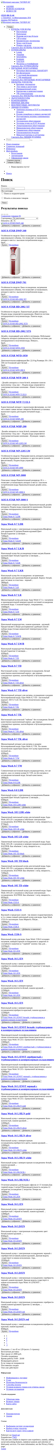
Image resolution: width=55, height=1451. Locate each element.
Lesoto (19, 52)
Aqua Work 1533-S (11, 910)
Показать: (5, 221)
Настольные (21, 31)
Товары (10, 27)
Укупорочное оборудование (28, 121)
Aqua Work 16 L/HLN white (16, 1157)
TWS (14, 1437)
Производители (13, 1414)
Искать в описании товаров (16, 198)
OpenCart (16, 1435)
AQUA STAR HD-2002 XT (15, 306)
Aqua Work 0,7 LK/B (12, 548)
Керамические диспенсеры (28, 41)
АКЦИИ (10, 6)
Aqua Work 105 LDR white (15, 812)
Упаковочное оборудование (28, 130)
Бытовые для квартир (25, 84)
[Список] (5, 214)
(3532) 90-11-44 (7, 15)
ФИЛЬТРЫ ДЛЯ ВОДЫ (21, 82)
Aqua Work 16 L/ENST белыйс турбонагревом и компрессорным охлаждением (26, 1028)
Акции (9, 1416)
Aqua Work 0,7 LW (11, 619)
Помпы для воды (23, 45)
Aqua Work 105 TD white (14, 885)
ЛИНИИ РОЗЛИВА (20, 107)
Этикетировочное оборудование (30, 126)
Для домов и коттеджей (26, 87)
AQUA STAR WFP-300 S (14, 377)
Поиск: (4, 186)
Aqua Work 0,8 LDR (12, 790)
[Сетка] (2, 214)
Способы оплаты (13, 1385)
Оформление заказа (19, 158)
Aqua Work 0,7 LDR (12, 524)
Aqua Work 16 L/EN (12, 958)
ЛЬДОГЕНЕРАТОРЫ (20, 98)
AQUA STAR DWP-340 (13, 230)
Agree (3, 1449)
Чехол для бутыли (24, 43)
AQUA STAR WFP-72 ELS (15, 402)
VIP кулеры (21, 38)
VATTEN (20, 61)
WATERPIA (21, 57)
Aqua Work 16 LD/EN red (15, 1319)
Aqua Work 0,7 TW (11, 766)
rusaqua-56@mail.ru (9, 20)
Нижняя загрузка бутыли (27, 36)
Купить (4, 245)
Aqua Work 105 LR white (14, 836)
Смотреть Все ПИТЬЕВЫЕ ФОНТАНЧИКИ (30, 80)
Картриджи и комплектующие (29, 91)
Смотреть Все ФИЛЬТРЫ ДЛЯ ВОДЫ (28, 96)
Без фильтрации (23, 73)
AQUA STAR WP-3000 (13, 475)
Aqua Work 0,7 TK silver (14, 739)
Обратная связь (12, 1399)
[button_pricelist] (7, 214)
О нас (8, 1380)
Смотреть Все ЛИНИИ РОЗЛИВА (26, 137)
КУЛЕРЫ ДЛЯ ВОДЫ (21, 29)
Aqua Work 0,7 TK (11, 714)
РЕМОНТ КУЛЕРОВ (15, 9)
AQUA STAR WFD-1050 (14, 355)
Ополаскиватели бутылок (27, 132)
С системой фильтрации (26, 75)
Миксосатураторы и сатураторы (30, 135)
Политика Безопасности (16, 1382)
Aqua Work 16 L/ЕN (12, 1204)
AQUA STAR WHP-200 (13, 426)
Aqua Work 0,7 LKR (12, 570)
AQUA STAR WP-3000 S (14, 499)
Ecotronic (20, 59)
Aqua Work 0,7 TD (11, 666)
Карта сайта (11, 1404)
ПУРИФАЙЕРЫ (18, 50)
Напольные (21, 34)
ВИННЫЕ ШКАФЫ (20, 103)
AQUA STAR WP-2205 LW (15, 451)
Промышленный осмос (26, 89)
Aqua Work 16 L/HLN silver (16, 1135)
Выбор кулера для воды (16, 1428)
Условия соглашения (15, 1389)
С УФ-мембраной (24, 77)
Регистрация (16, 153)
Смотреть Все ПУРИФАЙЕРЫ (24, 66)
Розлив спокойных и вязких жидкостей (33, 114)
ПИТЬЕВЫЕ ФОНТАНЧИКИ (24, 68)
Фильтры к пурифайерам (27, 64)
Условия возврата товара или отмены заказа (25, 1387)
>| (7, 1345)
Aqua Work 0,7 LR (11, 595)
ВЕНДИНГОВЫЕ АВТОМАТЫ (25, 105)
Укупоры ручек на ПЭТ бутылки (30, 123)
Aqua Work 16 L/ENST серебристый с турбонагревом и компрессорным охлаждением (27, 1058)
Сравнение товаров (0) (11, 216)
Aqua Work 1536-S (11, 934)
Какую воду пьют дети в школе (20, 1431)
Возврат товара (12, 1401)
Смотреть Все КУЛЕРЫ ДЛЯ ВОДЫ (27, 48)
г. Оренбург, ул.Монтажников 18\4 (16, 18)
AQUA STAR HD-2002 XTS (16, 331)
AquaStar (20, 54)
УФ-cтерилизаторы (24, 93)
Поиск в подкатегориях (14, 193)
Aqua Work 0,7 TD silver (14, 690)
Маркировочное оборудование (29, 128)
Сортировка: (6, 218)
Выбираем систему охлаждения (20, 1426)
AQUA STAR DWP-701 (13, 282)
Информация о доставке (16, 1378)
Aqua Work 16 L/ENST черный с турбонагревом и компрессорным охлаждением (27, 1087)
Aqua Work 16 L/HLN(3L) (15, 1179)
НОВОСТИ (11, 11)
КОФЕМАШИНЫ (19, 100)
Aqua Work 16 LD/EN (13, 1226)
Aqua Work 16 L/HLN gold (15, 1113)
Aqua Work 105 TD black (15, 861)
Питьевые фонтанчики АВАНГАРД (32, 70)
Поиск (9, 173)
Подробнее (14, 245)
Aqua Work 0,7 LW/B (12, 643)
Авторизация (17, 155)
